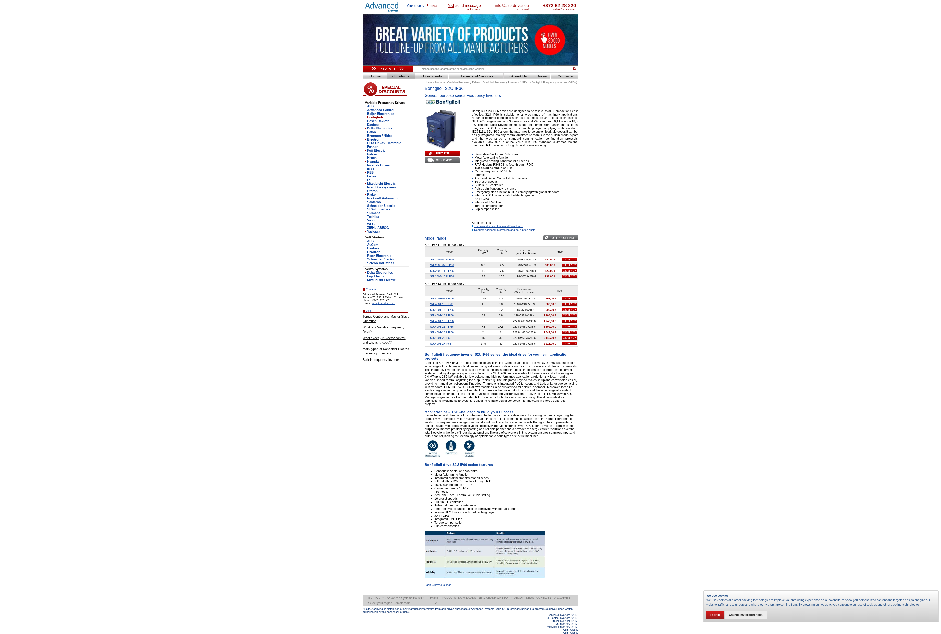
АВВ (370, 241)
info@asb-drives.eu (512, 5)
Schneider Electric (381, 205)
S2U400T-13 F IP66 (442, 309)
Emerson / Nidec (379, 136)
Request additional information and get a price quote (504, 229)
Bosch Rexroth (378, 121)
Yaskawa (373, 231)
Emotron (373, 139)
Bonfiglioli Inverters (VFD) (563, 614)
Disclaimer (562, 597)
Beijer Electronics (380, 114)
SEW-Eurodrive (378, 209)
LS (369, 180)
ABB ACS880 (570, 632)
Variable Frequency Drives (385, 102)
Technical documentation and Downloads (498, 226)
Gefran (372, 154)
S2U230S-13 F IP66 (442, 276)
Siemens (373, 213)
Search (388, 69)
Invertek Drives (378, 165)
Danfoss (373, 125)
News (530, 597)
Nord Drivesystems (381, 187)
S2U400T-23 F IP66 (442, 332)
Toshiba (373, 217)
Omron (372, 191)
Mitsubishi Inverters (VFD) (562, 626)
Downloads (467, 597)
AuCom (372, 244)
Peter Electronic (379, 256)
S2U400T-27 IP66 (440, 343)
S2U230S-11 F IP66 (442, 270)
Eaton (371, 132)
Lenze (371, 176)
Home (434, 597)
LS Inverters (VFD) (567, 623)
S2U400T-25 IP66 (440, 337)
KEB (370, 172)
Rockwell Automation (383, 198)
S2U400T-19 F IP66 (442, 321)
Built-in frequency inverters (382, 360)
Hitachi (372, 158)
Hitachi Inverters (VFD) (564, 620)
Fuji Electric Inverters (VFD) (561, 617)
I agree (715, 615)
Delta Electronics (380, 128)
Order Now (570, 259)
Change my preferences (746, 615)
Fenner (372, 147)
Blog (368, 310)
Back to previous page (438, 584)
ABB (370, 106)
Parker (372, 194)
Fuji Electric (376, 150)
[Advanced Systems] (383, 7)
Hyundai (373, 161)
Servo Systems (376, 269)
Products (448, 597)
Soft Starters (374, 237)
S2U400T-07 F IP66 (442, 298)
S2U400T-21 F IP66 (442, 326)
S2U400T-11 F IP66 (441, 304)
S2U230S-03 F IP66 (442, 259)
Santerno (374, 202)
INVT (370, 169)
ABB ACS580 (570, 629)
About (519, 597)
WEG (371, 224)
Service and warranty (495, 597)
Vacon (371, 220)
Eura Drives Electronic (384, 143)
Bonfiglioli (375, 117)
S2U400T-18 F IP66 (442, 315)
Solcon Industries (380, 263)
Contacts (543, 597)
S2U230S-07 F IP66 (442, 265)
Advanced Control (380, 110)
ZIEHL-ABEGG (378, 228)
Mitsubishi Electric (381, 183)
